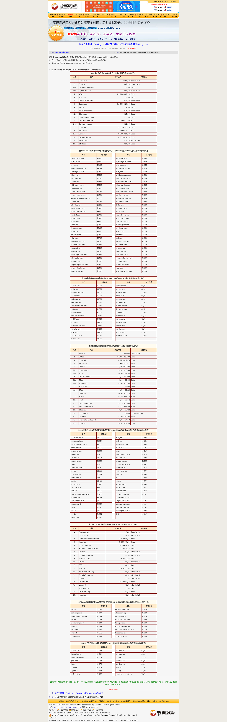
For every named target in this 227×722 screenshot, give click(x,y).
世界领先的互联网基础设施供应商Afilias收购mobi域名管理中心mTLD (79, 697)
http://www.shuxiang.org (85, 705)
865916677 (75, 710)
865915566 (63, 710)
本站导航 (142, 701)
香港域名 (127, 701)
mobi (50, 147)
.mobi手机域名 (132, 705)
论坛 (148, 701)
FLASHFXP (53, 718)
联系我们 (157, 1)
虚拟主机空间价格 (105, 701)
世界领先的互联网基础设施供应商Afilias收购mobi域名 (139, 52)
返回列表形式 (132, 48)
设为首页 (165, 1)
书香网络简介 (85, 701)
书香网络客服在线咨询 (159, 4)
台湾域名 (135, 701)
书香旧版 (61, 701)
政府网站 (124, 705)
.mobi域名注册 (115, 715)
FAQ (121, 701)
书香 (101, 715)
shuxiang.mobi (85, 713)
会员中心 (115, 701)
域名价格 (94, 701)
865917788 (86, 710)
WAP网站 (106, 715)
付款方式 (76, 701)
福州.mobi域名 (125, 715)
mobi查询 (134, 715)
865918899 (98, 710)
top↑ (167, 701)
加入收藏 (172, 1)
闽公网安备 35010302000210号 (63, 715)
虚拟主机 (170, 4)
